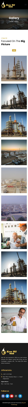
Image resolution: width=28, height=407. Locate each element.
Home (11, 21)
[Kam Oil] (8, 4)
